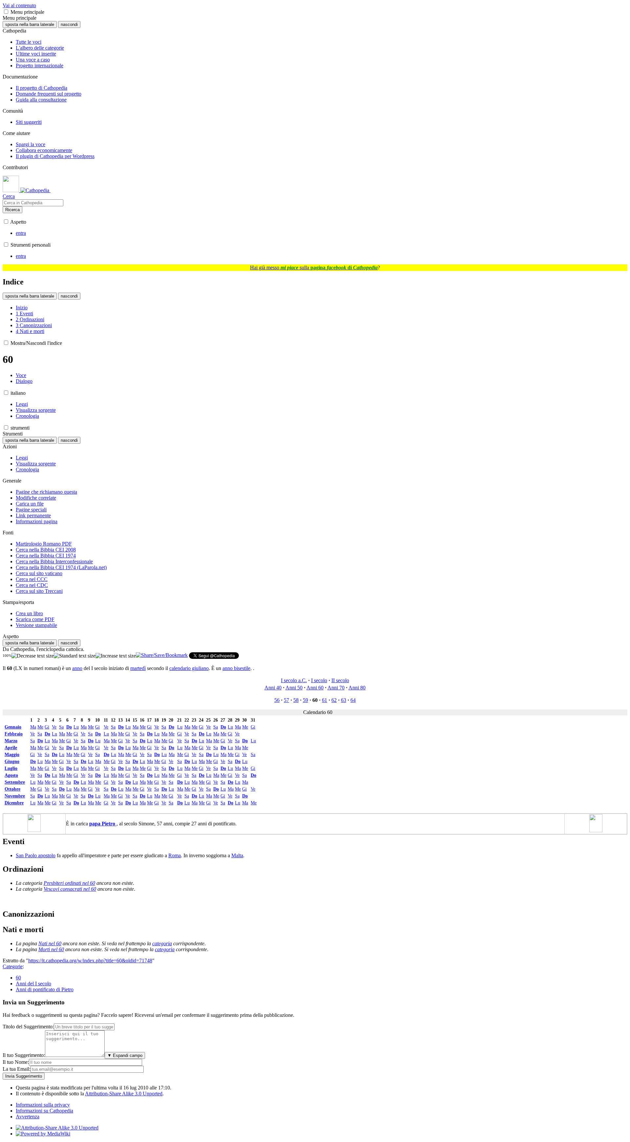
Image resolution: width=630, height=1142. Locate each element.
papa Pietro (102, 823)
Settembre (15, 782)
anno (77, 668)
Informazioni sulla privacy (43, 1105)
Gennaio (13, 726)
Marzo (11, 740)
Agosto (11, 775)
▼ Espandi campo (124, 1055)
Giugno (12, 761)
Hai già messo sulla (314, 267)
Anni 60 (315, 687)
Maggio (12, 754)
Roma (174, 855)
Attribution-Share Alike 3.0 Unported (123, 1093)
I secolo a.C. (294, 680)
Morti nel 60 (51, 949)
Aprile (11, 747)
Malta (237, 855)
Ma (33, 726)
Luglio (11, 768)
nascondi (69, 24)
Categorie (13, 966)
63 (343, 700)
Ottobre (12, 789)
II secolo (340, 680)
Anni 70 (336, 687)
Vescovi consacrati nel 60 (70, 889)
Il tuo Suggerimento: (24, 1055)
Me (40, 726)
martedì (138, 668)
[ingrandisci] (115, 656)
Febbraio (14, 733)
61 (324, 700)
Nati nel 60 (49, 943)
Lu (76, 726)
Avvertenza (27, 1116)
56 (277, 700)
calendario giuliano (189, 668)
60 (18, 977)
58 (296, 700)
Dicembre (14, 802)
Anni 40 (273, 687)
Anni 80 (357, 687)
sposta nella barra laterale (29, 24)
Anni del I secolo (33, 983)
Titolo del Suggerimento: (28, 1026)
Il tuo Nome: (16, 1062)
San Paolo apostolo (35, 855)
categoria (162, 943)
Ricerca (12, 209)
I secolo (319, 680)
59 (305, 700)
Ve (54, 726)
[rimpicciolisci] (32, 656)
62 (334, 700)
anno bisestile (236, 668)
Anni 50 (294, 687)
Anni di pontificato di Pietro (45, 989)
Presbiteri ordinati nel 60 (69, 883)
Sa (61, 726)
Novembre (15, 795)
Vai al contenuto (19, 5)
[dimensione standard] (74, 656)
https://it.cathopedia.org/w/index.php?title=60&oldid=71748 (90, 960)
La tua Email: (17, 1069)
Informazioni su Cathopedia (44, 1110)
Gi (47, 726)
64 (353, 700)
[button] (6, 12)
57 (286, 700)
